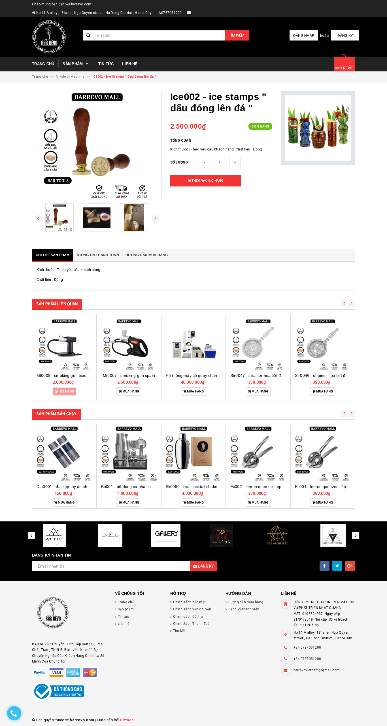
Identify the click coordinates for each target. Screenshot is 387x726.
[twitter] (337, 566)
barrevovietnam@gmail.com (317, 670)
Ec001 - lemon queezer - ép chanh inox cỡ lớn (272, 486)
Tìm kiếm (236, 35)
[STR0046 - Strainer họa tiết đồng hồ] (258, 344)
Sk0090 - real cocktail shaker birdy (132, 486)
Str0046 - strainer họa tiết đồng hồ (262, 375)
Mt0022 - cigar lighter (322, 486)
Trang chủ (43, 64)
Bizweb (127, 720)
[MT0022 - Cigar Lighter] (322, 453)
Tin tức (106, 64)
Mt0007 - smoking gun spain (64, 375)
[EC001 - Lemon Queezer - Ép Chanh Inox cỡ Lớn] (258, 453)
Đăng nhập (303, 35)
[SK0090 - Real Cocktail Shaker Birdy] (129, 453)
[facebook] (324, 566)
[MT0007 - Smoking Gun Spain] (64, 344)
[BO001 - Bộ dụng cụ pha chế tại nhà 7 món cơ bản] (64, 453)
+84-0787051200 (307, 647)
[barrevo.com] (69, 615)
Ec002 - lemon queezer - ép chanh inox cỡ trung (210, 486)
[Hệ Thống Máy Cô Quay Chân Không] (129, 344)
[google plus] (350, 566)
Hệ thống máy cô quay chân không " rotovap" (142, 375)
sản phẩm (344, 67)
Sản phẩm (73, 64)
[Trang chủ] (55, 37)
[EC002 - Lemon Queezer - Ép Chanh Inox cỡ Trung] (193, 453)
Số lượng (179, 162)
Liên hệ (129, 64)
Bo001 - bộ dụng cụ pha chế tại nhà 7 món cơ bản (83, 486)
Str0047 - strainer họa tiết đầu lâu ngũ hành (206, 375)
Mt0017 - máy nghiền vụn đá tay (324, 375)
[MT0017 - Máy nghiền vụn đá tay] (322, 344)
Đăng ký (345, 35)
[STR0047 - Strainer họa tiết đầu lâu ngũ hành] (193, 344)
